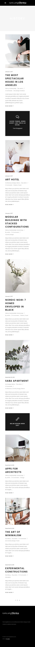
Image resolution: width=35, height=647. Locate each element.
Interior (16, 185)
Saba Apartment (17, 380)
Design (18, 90)
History (7, 88)
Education (8, 577)
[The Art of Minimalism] (17, 511)
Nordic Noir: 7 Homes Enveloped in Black (15, 304)
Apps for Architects (13, 470)
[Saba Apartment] (17, 357)
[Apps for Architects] (17, 448)
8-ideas (8, 638)
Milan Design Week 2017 (17, 424)
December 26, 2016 (10, 377)
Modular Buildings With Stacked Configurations (17, 221)
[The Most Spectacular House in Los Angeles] (17, 51)
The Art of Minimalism (13, 533)
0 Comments (8, 90)
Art (14, 90)
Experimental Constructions (16, 570)
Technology (20, 230)
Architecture (8, 183)
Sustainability (12, 88)
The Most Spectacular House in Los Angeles (14, 80)
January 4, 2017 (9, 71)
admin (21, 88)
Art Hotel (12, 179)
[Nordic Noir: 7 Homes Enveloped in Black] (17, 276)
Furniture (22, 90)
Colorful (7, 234)
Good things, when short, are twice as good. (17, 123)
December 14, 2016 (9, 465)
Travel (19, 185)
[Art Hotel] (17, 156)
